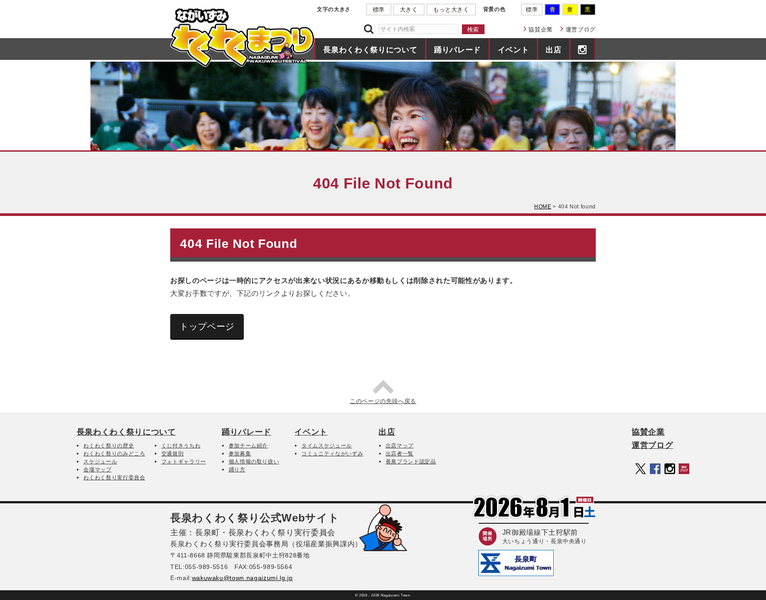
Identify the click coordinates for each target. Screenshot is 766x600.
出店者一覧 (400, 454)
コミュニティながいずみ (332, 454)
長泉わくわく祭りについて (370, 49)
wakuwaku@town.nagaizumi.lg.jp (242, 577)
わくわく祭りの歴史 (108, 446)
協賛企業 (540, 29)
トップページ (207, 326)
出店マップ (400, 446)
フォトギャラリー (183, 462)
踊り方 (237, 470)
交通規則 (172, 454)
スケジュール (100, 462)
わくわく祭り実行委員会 (114, 478)
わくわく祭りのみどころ (114, 454)
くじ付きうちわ (181, 446)
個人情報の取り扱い (254, 462)
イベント (513, 49)
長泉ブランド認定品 (411, 462)
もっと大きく (451, 9)
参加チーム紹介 (248, 446)
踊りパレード (457, 49)
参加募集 (240, 454)
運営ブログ (581, 29)
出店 (553, 49)
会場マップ (97, 470)
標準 (379, 9)
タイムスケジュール (326, 446)
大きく (409, 9)
